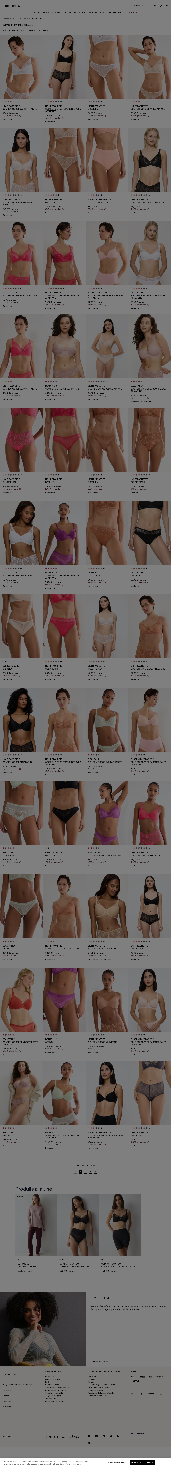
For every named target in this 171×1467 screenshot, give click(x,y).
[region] (85, 1462)
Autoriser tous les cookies (142, 1462)
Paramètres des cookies (117, 1462)
